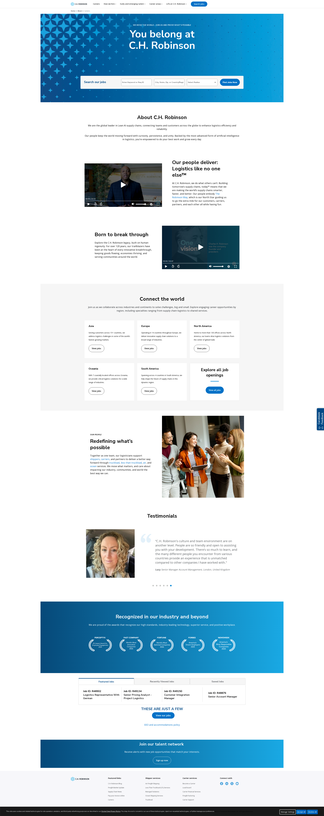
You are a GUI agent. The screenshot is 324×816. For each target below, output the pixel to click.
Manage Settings (288, 812)
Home (73, 11)
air (144, 462)
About (79, 11)
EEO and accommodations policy (162, 724)
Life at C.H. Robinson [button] (176, 4)
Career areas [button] (155, 4)
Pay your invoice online (116, 796)
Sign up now (162, 760)
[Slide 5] (171, 585)
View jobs (96, 348)
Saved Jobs (218, 681)
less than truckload (131, 462)
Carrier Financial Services (191, 792)
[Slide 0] (153, 585)
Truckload (149, 800)
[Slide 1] (156, 585)
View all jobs (215, 390)
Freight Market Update (116, 788)
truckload (114, 462)
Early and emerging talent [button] (132, 4)
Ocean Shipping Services (154, 796)
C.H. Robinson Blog (115, 784)
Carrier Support (188, 800)
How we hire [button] (109, 4)
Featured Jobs (106, 681)
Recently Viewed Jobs (162, 681)
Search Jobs (199, 4)
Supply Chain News (115, 792)
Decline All (312, 812)
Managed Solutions (152, 792)
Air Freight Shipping (152, 784)
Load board (187, 788)
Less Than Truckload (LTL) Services (157, 788)
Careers (96, 4)
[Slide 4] (167, 585)
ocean (93, 466)
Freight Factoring (189, 796)
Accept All (301, 812)
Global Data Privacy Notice (110, 811)
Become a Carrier (189, 784)
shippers (95, 459)
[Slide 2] (160, 585)
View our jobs (163, 715)
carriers (105, 459)
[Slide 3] (164, 585)
